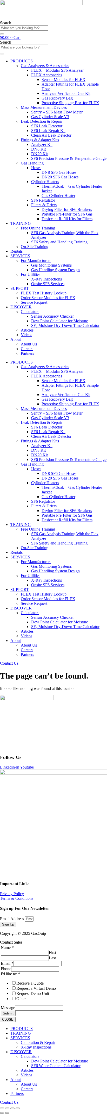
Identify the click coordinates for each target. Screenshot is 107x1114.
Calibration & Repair (38, 1042)
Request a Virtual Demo (36, 988)
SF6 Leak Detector (46, 126)
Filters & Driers (44, 205)
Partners (27, 353)
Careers (27, 348)
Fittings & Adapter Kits (40, 140)
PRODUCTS (21, 61)
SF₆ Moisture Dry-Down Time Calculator (65, 325)
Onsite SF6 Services (47, 284)
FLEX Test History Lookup (43, 293)
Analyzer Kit (41, 144)
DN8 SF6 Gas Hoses (59, 172)
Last (52, 958)
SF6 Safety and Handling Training (59, 242)
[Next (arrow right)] (7, 1113)
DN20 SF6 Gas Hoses (60, 177)
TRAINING (20, 223)
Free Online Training (38, 228)
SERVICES (20, 256)
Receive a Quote (30, 983)
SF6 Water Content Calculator (56, 1065)
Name (7, 947)
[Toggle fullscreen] (7, 1108)
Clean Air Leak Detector (51, 135)
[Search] (2, 34)
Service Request (34, 302)
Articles (27, 330)
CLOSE (8, 1019)
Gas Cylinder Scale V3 (50, 116)
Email (7, 963)
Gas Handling (32, 163)
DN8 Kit (38, 149)
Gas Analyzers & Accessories (45, 65)
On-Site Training (34, 246)
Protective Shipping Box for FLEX (70, 103)
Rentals (16, 251)
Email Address (12, 919)
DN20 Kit (39, 154)
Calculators (30, 311)
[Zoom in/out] (2, 1108)
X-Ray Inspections (46, 279)
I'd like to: (10, 974)
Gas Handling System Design (55, 270)
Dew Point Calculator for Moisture (59, 321)
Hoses (36, 168)
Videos (26, 335)
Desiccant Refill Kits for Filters (67, 219)
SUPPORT (19, 288)
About (15, 339)
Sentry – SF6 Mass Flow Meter (57, 112)
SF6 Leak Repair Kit (48, 130)
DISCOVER (21, 307)
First (52, 952)
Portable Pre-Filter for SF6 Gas (67, 214)
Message (8, 1007)
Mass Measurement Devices (44, 107)
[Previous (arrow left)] (2, 1113)
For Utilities (30, 274)
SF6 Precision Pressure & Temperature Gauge (68, 158)
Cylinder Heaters (45, 181)
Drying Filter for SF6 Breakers (67, 209)
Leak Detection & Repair (41, 121)
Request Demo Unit (32, 993)
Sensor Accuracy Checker (52, 316)
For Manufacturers (36, 260)
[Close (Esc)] (18, 1108)
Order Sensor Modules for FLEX (48, 297)
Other (21, 998)
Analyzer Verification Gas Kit (66, 93)
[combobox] (24, 28)
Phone (6, 969)
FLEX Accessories (46, 75)
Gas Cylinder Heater (58, 195)
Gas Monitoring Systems (51, 265)
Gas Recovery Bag (57, 98)
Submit (8, 1013)
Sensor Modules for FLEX (63, 79)
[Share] (12, 1108)
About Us (29, 344)
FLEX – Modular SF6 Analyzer (57, 70)
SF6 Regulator (43, 200)
